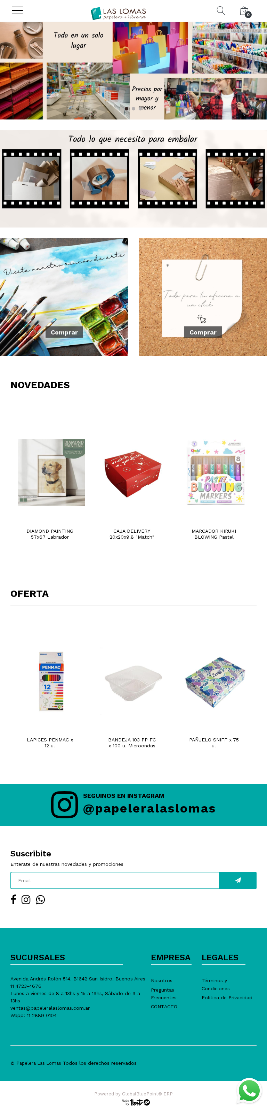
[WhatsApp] (249, 1090)
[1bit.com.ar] (133, 1102)
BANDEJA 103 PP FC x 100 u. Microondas (132, 742)
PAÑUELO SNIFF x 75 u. (214, 742)
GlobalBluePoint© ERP (133, 1093)
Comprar (64, 332)
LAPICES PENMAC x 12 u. (50, 742)
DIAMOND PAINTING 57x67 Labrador (49, 534)
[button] (126, 108)
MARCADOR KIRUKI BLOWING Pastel (214, 534)
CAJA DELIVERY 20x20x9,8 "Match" (132, 534)
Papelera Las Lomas (38, 1063)
